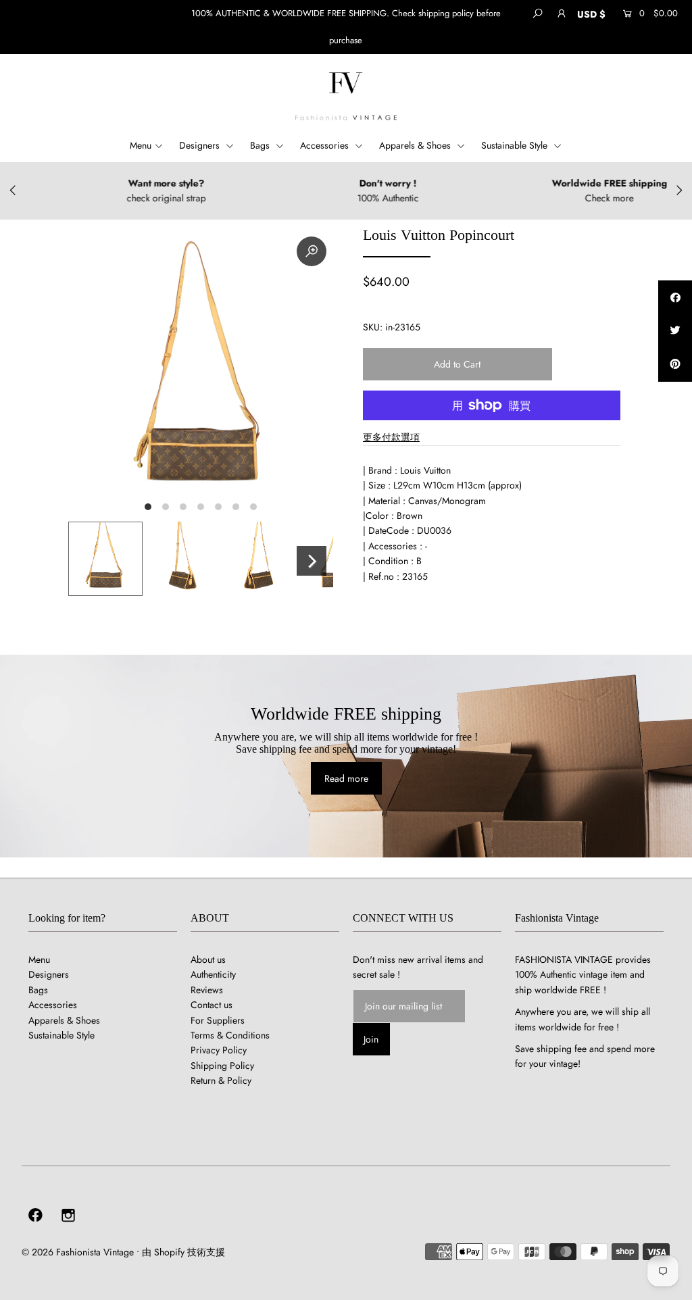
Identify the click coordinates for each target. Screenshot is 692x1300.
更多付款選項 (391, 437)
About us (208, 959)
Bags (261, 145)
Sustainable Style (515, 145)
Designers (200, 145)
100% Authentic (351, 198)
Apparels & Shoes (416, 145)
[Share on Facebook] (675, 297)
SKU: (372, 327)
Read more (346, 778)
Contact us (211, 1004)
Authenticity (213, 974)
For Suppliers (218, 1020)
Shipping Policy (222, 1065)
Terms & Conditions (230, 1035)
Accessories (325, 145)
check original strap (129, 198)
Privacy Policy (219, 1050)
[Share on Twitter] (675, 331)
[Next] (311, 561)
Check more (572, 198)
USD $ (591, 14)
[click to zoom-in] (311, 251)
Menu (140, 145)
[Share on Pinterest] (675, 365)
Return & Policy (221, 1080)
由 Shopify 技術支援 (183, 1252)
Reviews (207, 990)
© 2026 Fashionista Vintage (78, 1252)
